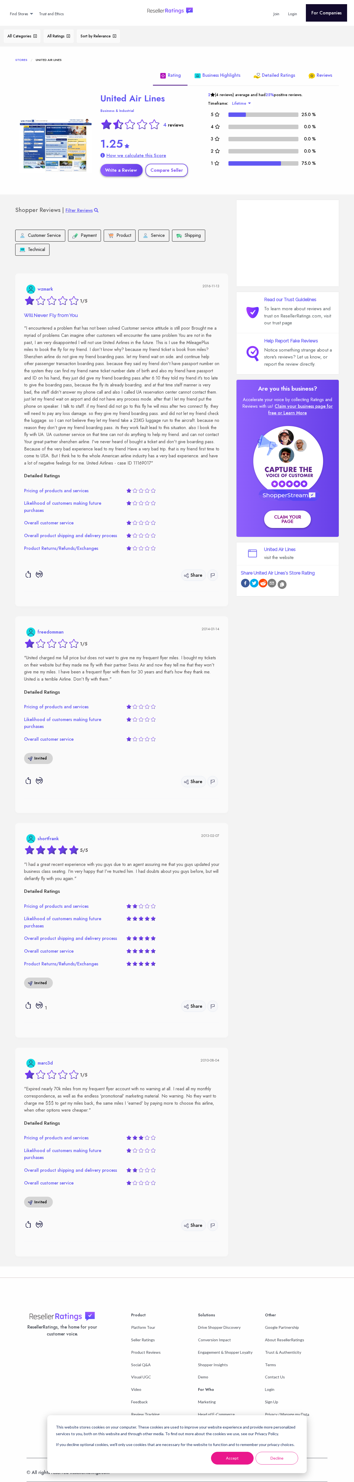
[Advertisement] (287, 243)
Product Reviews (146, 1352)
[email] (271, 584)
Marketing (207, 1401)
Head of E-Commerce (216, 1414)
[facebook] (245, 584)
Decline (276, 1458)
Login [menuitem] (292, 14)
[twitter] (254, 584)
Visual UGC (141, 1377)
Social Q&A (141, 1364)
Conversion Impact (214, 1339)
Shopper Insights (213, 1364)
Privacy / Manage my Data (287, 1414)
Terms (270, 1364)
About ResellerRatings (284, 1339)
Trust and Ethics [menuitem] (51, 14)
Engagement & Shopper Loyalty (225, 1352)
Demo (203, 1377)
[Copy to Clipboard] (282, 584)
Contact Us (275, 1377)
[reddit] (263, 584)
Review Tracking (145, 1414)
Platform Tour (143, 1327)
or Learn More (292, 413)
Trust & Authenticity (283, 1352)
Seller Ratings (143, 1339)
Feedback (139, 1401)
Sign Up (271, 1401)
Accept (232, 1458)
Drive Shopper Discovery (219, 1327)
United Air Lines (132, 98)
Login (269, 1389)
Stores (21, 60)
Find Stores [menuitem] (19, 14)
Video (136, 1389)
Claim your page (287, 519)
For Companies (326, 13)
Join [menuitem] (276, 14)
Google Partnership (282, 1327)
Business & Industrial (117, 110)
